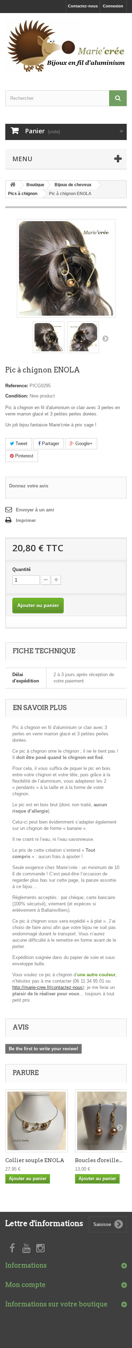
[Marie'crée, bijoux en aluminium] (66, 45)
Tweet (20, 443)
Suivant (105, 338)
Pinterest (23, 456)
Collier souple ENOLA (34, 1160)
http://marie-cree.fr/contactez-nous (47, 987)
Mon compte (25, 1284)
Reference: (16, 385)
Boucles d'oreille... (98, 1160)
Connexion (113, 6)
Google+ (83, 443)
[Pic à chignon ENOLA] (48, 337)
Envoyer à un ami (35, 509)
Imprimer (26, 520)
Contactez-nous (83, 6)
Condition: (16, 396)
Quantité (21, 569)
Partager (49, 443)
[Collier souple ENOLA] (36, 1120)
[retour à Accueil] (12, 185)
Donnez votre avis (28, 485)
